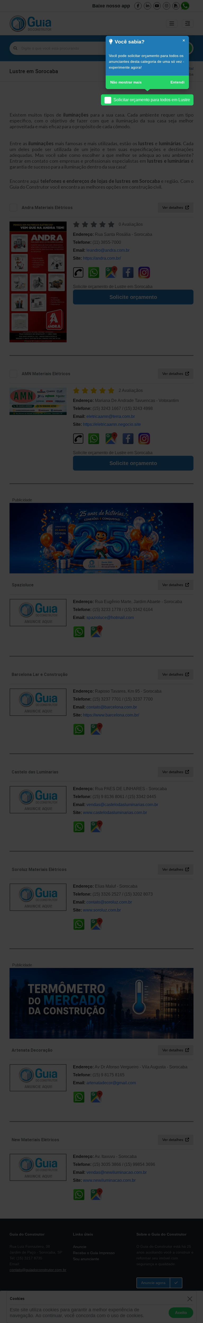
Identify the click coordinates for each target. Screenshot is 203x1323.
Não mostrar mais (126, 82)
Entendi (177, 82)
